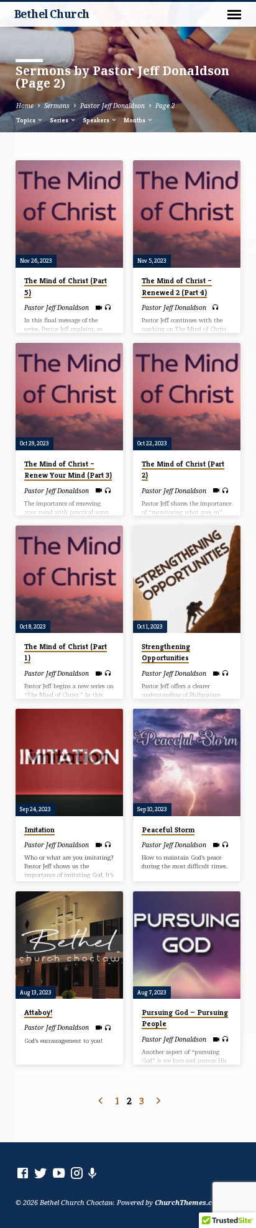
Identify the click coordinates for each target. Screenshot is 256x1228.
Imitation (39, 829)
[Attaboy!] (69, 945)
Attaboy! (38, 1012)
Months (135, 120)
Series (60, 120)
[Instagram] (77, 1173)
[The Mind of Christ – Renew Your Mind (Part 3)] (69, 396)
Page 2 (165, 105)
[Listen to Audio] (107, 307)
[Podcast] (92, 1173)
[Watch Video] (98, 307)
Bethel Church (51, 14)
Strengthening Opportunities (166, 652)
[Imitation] (69, 762)
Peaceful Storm (168, 829)
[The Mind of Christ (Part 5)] (69, 214)
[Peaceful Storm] (186, 762)
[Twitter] (41, 1173)
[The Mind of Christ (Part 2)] (186, 396)
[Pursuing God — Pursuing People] (186, 945)
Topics (26, 120)
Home (25, 105)
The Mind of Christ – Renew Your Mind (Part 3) (68, 469)
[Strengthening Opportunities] (186, 579)
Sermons (57, 105)
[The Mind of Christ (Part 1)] (69, 579)
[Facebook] (23, 1173)
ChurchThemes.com (189, 1202)
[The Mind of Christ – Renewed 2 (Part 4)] (186, 214)
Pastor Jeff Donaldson (112, 105)
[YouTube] (59, 1173)
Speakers (97, 120)
